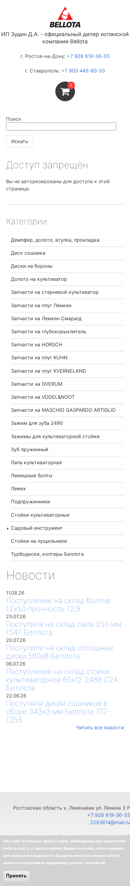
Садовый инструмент (37, 528)
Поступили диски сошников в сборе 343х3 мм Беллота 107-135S (58, 711)
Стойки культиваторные (40, 515)
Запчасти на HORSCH (36, 344)
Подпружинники (30, 501)
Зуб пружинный (29, 449)
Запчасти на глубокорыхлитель (48, 331)
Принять (16, 875)
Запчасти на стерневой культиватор (55, 292)
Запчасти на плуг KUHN (39, 357)
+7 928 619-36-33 (88, 56)
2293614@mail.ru (110, 822)
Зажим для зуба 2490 (37, 423)
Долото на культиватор (39, 279)
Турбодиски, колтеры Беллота (47, 554)
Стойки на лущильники (39, 541)
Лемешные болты (31, 475)
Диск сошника (28, 253)
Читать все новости (100, 727)
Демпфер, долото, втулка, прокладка (55, 240)
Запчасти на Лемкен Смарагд (46, 318)
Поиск (13, 119)
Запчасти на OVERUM (36, 384)
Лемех (18, 488)
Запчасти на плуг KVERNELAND (48, 371)
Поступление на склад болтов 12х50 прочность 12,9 (58, 604)
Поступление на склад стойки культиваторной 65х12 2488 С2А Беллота (62, 679)
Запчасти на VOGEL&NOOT (43, 397)
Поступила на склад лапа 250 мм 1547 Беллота (63, 628)
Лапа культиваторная (36, 462)
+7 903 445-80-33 (83, 71)
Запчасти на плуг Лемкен (41, 305)
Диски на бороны (32, 266)
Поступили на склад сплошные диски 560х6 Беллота (59, 651)
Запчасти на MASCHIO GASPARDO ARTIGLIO (63, 410)
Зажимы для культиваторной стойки (55, 436)
